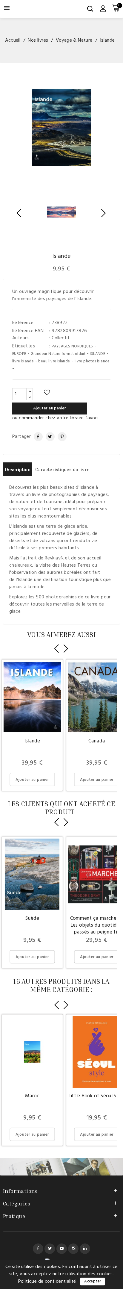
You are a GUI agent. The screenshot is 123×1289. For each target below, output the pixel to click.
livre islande (23, 361)
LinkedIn (85, 1248)
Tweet (48, 436)
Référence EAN (28, 331)
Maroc (32, 1096)
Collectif (61, 338)
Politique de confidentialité (47, 1281)
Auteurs (20, 338)
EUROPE (19, 354)
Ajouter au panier (49, 408)
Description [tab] (17, 469)
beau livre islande (54, 361)
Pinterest (60, 436)
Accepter (92, 1281)
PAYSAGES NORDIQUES (72, 346)
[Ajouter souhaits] (47, 393)
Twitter (49, 1248)
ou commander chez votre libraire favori (55, 418)
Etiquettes (23, 346)
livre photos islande (92, 361)
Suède (32, 918)
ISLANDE (97, 354)
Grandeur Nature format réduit (58, 354)
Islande (32, 740)
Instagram (73, 1248)
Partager (35, 436)
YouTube (61, 1248)
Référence (23, 322)
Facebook (38, 1248)
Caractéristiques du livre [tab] (62, 469)
